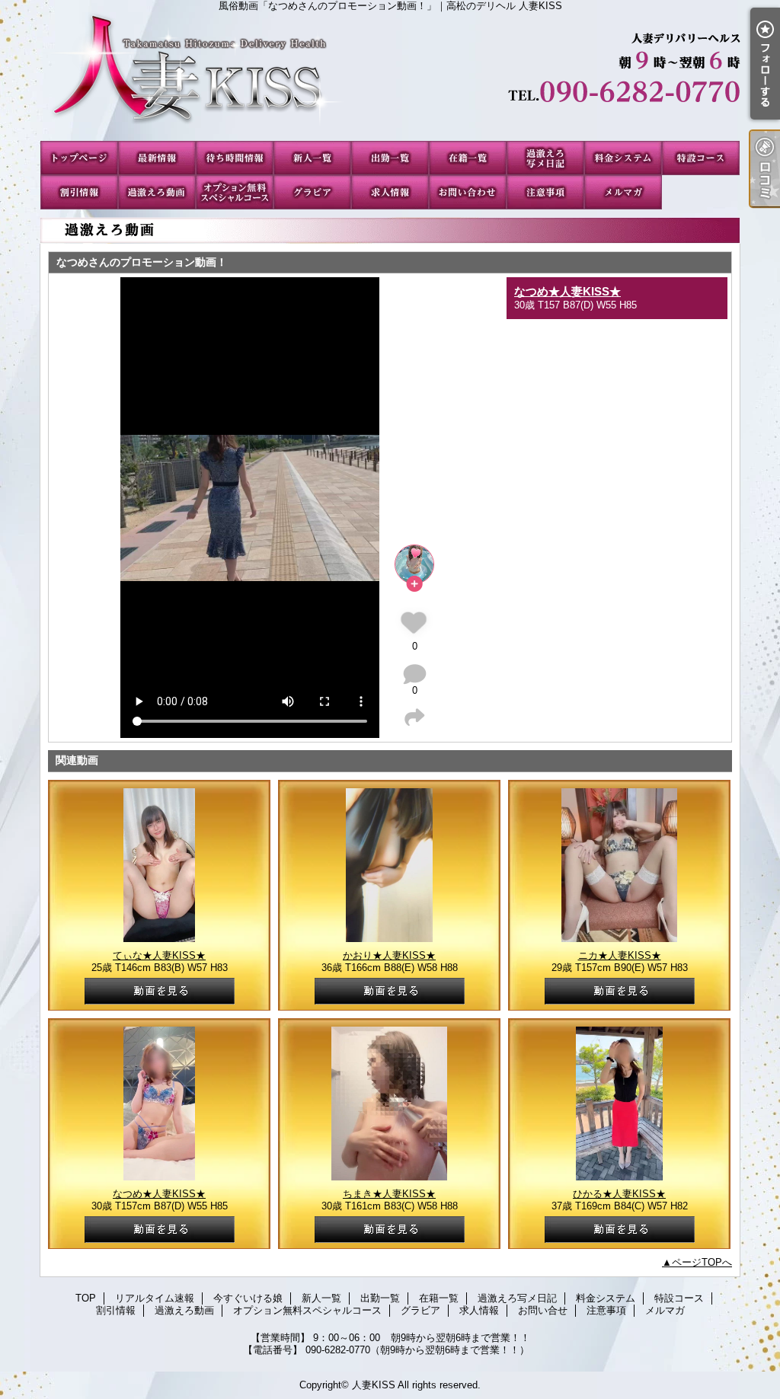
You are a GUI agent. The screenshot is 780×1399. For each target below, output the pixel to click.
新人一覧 (312, 158)
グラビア (312, 192)
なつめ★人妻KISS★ (567, 291)
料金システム (623, 158)
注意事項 (545, 192)
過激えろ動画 (157, 192)
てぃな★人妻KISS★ (159, 955)
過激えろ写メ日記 (545, 158)
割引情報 (79, 192)
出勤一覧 (390, 158)
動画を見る (160, 991)
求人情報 (390, 192)
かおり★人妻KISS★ (389, 955)
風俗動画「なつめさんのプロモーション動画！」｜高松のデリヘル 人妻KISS (390, 76)
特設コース (701, 158)
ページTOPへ (702, 1262)
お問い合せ (468, 192)
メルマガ (623, 192)
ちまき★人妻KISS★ (389, 1193)
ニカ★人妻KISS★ (619, 955)
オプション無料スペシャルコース (234, 192)
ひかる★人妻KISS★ (619, 1193)
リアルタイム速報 (157, 158)
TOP (79, 158)
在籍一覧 (468, 158)
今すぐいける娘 (234, 158)
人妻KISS (373, 1385)
